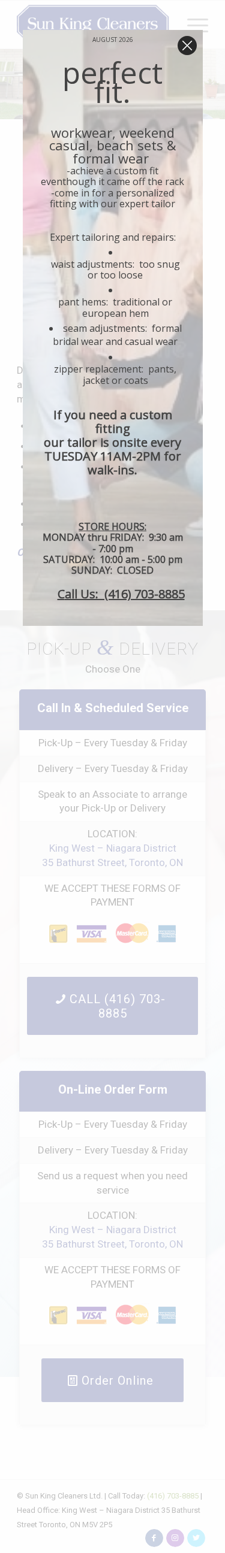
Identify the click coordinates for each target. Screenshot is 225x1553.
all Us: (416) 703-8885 (125, 594)
